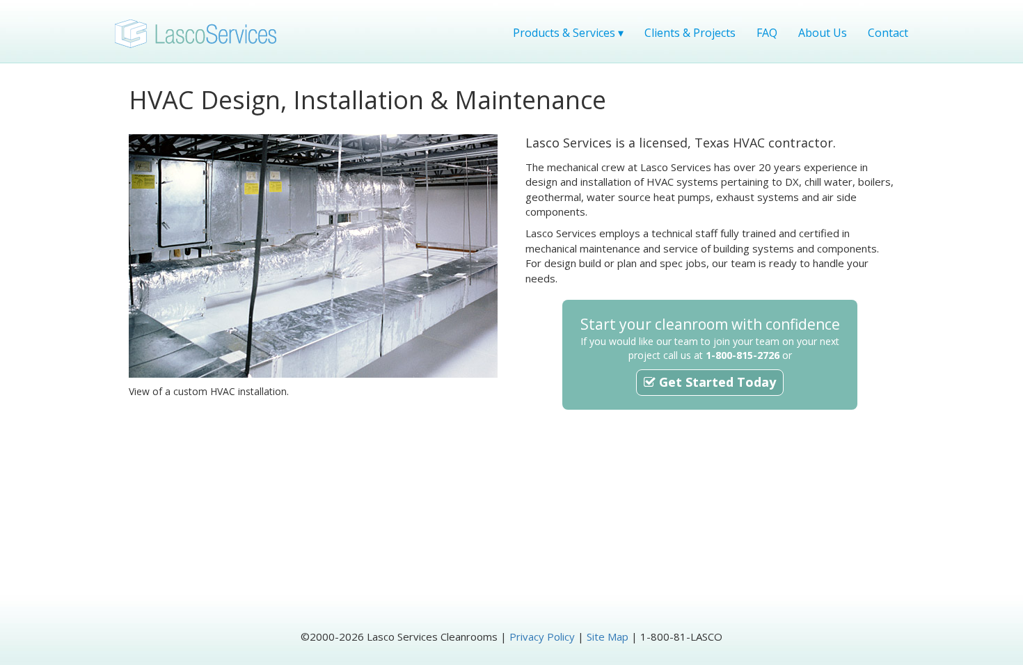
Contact (888, 32)
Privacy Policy (542, 636)
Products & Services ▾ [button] (568, 32)
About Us (822, 32)
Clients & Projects (690, 32)
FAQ (766, 32)
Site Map (607, 636)
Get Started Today (716, 382)
